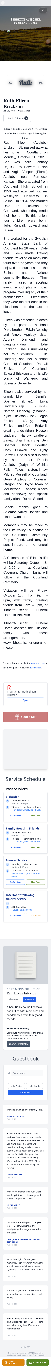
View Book (14, 999)
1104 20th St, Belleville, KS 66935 (27, 809)
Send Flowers (35, 915)
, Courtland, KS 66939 (21, 909)
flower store (35, 667)
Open (25, 700)
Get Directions (15, 815)
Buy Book (29, 999)
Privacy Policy (17, 1355)
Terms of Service (33, 1355)
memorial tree (37, 663)
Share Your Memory (18, 1043)
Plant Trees (35, 815)
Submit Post (25, 1092)
